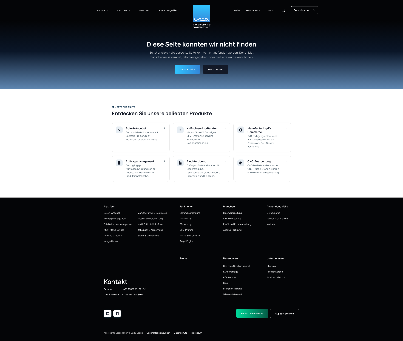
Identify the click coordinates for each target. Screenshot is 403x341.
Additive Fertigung (232, 229)
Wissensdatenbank (232, 294)
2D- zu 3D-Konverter (190, 235)
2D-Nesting (185, 218)
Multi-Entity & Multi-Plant (150, 224)
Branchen (143, 10)
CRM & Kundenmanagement (118, 224)
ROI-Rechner (229, 277)
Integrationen (111, 241)
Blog (225, 282)
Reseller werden (275, 271)
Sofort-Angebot (112, 212)
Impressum (196, 332)
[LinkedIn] (107, 313)
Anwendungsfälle (167, 10)
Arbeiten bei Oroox (276, 277)
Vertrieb (271, 224)
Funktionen (122, 10)
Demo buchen (215, 69)
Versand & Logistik (113, 235)
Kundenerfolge (230, 271)
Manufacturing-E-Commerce (152, 212)
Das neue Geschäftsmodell (236, 265)
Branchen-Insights (232, 288)
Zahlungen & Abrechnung (150, 229)
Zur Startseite (187, 69)
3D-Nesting (185, 224)
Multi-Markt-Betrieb (114, 229)
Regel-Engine (186, 241)
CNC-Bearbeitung (232, 218)
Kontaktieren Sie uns (252, 313)
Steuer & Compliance (148, 235)
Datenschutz (180, 332)
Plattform (101, 10)
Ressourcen (252, 10)
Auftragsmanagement (115, 218)
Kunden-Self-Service (277, 218)
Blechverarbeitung (232, 212)
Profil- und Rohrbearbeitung (237, 224)
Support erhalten (284, 313)
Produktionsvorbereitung (150, 218)
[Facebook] (117, 313)
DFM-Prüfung (186, 229)
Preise (237, 10)
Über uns (271, 265)
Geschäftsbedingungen (158, 332)
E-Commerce (273, 212)
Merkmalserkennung (190, 212)
